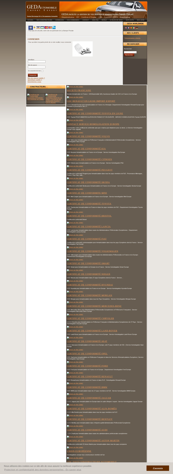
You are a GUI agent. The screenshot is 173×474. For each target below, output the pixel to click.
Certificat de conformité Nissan (88, 274)
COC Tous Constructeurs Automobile (92, 462)
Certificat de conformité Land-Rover (92, 331)
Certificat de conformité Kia (86, 149)
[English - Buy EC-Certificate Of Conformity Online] (126, 28)
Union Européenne (79, 451)
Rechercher (128, 49)
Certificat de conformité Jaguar (89, 398)
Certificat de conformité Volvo (88, 136)
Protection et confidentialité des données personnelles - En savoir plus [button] (42, 470)
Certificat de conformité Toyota (89, 204)
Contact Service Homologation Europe (93, 124)
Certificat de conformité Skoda (88, 182)
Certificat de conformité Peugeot (90, 170)
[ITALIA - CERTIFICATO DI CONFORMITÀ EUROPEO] (134, 28)
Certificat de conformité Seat (87, 341)
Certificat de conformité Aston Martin (93, 440)
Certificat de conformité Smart (88, 263)
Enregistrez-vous (34, 81)
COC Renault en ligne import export (91, 101)
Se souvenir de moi (34, 71)
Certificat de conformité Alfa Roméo (92, 408)
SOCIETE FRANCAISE (79, 90)
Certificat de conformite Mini (87, 193)
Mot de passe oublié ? (36, 78)
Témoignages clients (132, 38)
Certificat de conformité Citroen (89, 159)
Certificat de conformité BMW (87, 387)
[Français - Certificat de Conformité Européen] (128, 28)
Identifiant (31, 59)
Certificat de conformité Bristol (89, 216)
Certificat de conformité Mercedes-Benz (94, 306)
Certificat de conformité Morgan (89, 295)
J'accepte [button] (158, 468)
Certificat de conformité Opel (87, 353)
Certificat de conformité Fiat (87, 239)
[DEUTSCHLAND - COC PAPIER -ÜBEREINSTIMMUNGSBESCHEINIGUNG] (137, 28)
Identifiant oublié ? (35, 80)
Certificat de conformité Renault (90, 376)
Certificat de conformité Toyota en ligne (95, 113)
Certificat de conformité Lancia (89, 226)
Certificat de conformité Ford (87, 366)
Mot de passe (32, 65)
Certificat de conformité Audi (87, 430)
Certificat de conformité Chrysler (90, 318)
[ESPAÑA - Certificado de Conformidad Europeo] (131, 28)
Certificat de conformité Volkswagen (92, 251)
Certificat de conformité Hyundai (90, 285)
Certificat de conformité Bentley (90, 419)
